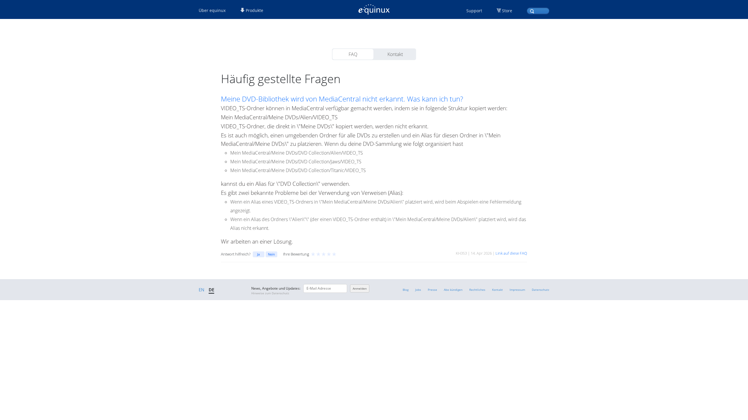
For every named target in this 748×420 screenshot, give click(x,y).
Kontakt (395, 54)
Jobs (418, 290)
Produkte (254, 10)
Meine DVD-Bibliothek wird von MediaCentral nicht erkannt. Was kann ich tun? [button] (342, 98)
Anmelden (360, 288)
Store (507, 10)
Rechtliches (477, 290)
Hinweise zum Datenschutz (270, 293)
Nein (271, 254)
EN (201, 290)
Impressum (517, 290)
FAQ (353, 54)
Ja (258, 254)
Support (474, 10)
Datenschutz (540, 290)
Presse (432, 290)
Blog (405, 290)
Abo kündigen (453, 290)
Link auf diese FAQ (511, 253)
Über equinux (212, 10)
